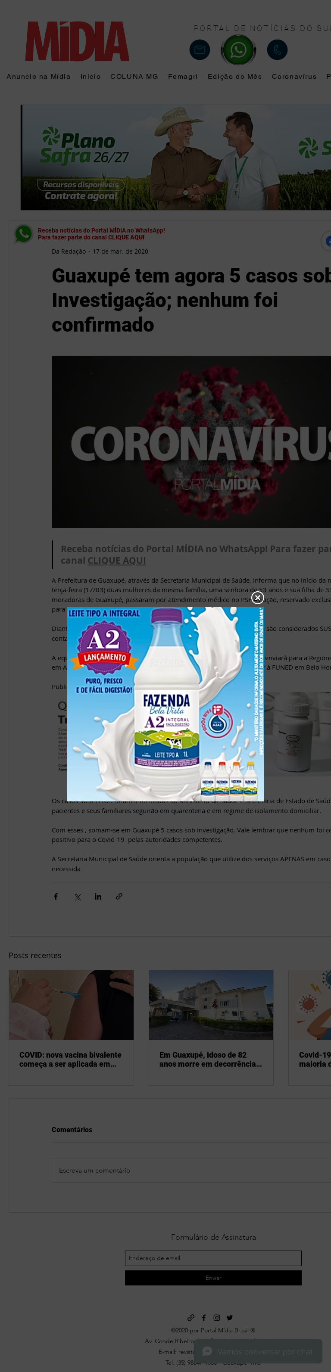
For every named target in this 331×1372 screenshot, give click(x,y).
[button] (257, 597)
